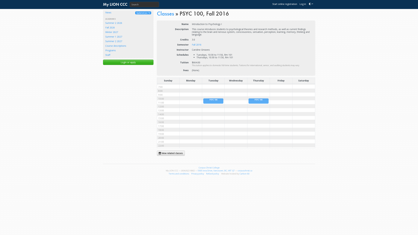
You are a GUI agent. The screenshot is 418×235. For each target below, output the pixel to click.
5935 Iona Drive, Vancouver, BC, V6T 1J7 (216, 170)
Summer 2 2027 (113, 41)
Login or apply (128, 62)
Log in (302, 4)
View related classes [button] (172, 153)
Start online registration (284, 4)
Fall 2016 (196, 44)
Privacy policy (197, 173)
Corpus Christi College (209, 167)
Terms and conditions (179, 173)
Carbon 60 (244, 173)
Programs (110, 50)
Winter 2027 (111, 32)
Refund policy (212, 173)
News (127, 12)
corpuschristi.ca (245, 170)
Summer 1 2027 (113, 36)
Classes (165, 13)
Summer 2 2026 (113, 22)
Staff (107, 54)
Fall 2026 (110, 27)
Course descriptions (115, 45)
